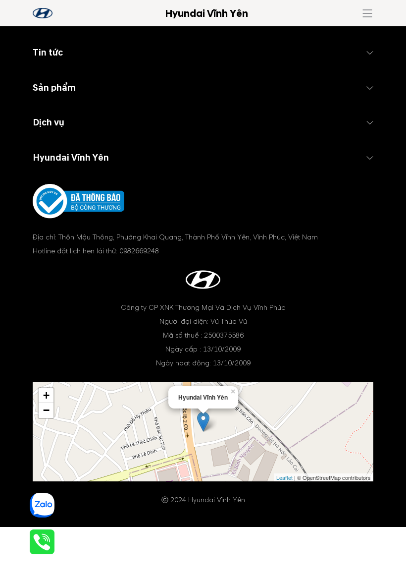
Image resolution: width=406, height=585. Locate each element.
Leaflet (284, 477)
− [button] (46, 410)
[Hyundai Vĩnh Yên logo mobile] (42, 13)
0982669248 (139, 251)
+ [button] (46, 395)
